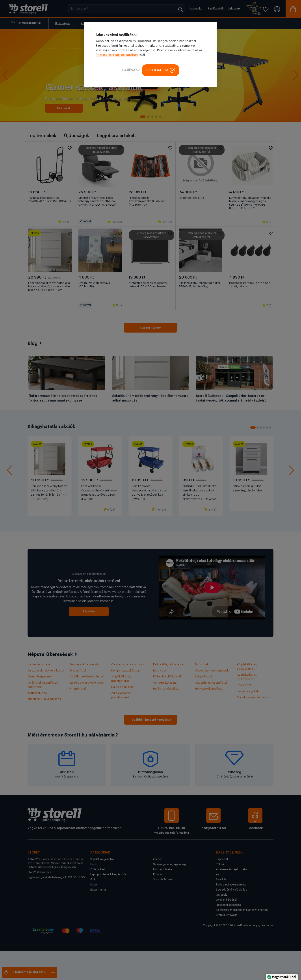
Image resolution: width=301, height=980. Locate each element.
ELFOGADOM (157, 70)
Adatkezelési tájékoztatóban (116, 55)
